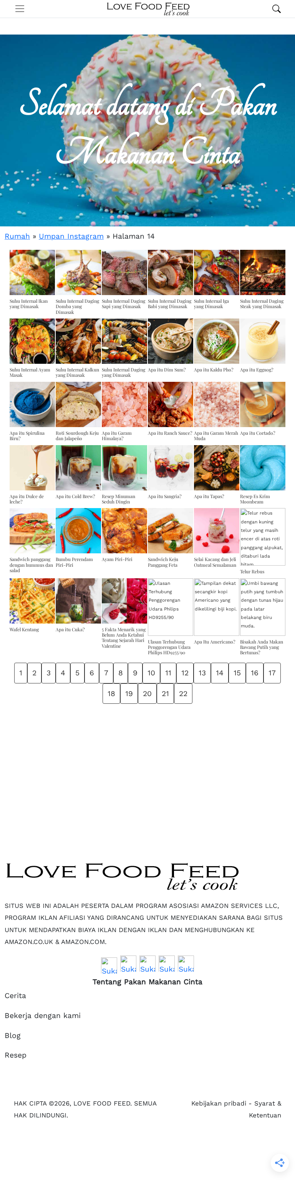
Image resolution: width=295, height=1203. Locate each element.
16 (255, 672)
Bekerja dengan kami (43, 1015)
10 (151, 672)
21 (165, 693)
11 (168, 672)
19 (129, 693)
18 (111, 693)
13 (202, 672)
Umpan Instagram (71, 236)
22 (183, 693)
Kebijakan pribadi (218, 1103)
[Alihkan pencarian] (276, 8)
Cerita (15, 995)
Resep (16, 1055)
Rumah (17, 236)
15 (237, 672)
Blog (13, 1035)
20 (147, 693)
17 (272, 672)
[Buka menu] (20, 9)
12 (185, 672)
